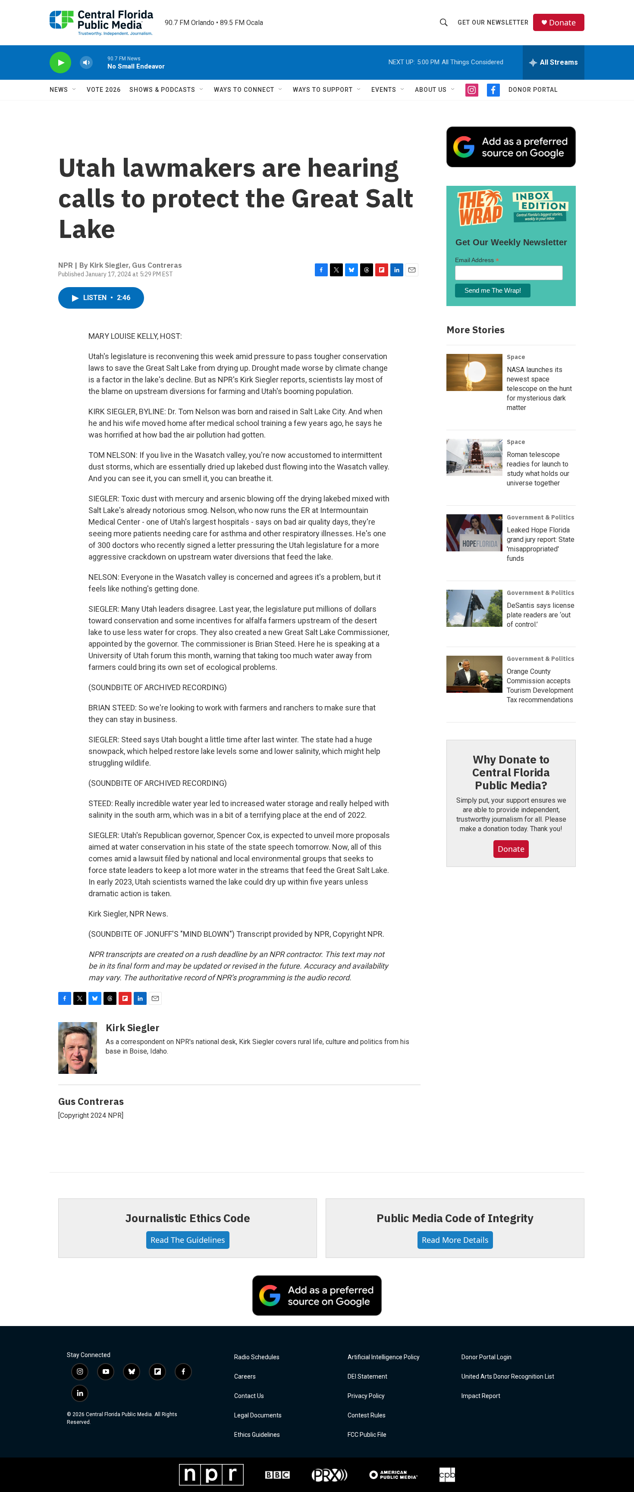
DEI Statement (367, 1376)
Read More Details (455, 1240)
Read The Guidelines (188, 1240)
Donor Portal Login (486, 1357)
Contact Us (249, 1396)
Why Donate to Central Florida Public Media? (511, 772)
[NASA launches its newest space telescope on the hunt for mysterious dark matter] (474, 372)
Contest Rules (367, 1415)
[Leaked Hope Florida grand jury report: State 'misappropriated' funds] (474, 532)
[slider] (100, 62)
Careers (245, 1376)
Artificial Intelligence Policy (384, 1357)
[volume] (86, 62)
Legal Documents (258, 1415)
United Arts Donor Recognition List (507, 1376)
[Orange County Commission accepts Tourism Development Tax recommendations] (474, 674)
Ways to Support (323, 89)
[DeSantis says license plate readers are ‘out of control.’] (474, 608)
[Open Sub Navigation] (74, 89)
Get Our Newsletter (493, 22)
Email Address (477, 260)
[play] (60, 63)
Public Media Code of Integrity (455, 1217)
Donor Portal (533, 89)
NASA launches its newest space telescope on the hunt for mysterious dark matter (539, 389)
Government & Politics (540, 517)
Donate (562, 22)
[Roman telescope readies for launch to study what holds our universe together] (474, 457)
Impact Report (480, 1396)
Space (516, 357)
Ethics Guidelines (257, 1435)
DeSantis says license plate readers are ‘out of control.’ (540, 615)
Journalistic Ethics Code (187, 1217)
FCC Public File (367, 1435)
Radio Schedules (256, 1357)
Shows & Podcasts (162, 89)
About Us (431, 89)
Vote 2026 (104, 89)
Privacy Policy (366, 1396)
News (59, 89)
